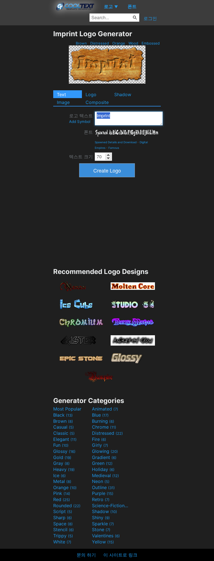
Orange (118, 43)
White (62, 542)
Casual (63, 427)
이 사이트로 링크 (120, 555)
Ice (59, 475)
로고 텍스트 (81, 118)
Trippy (63, 535)
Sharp (62, 517)
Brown (81, 43)
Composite (97, 102)
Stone (101, 529)
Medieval (105, 475)
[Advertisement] (26, 113)
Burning (103, 421)
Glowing (105, 451)
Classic (64, 433)
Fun (61, 445)
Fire (99, 439)
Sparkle (103, 523)
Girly (100, 445)
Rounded (67, 505)
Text (61, 94)
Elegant (65, 439)
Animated (105, 409)
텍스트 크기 (81, 156)
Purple (102, 493)
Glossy (64, 451)
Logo (91, 94)
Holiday (103, 469)
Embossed (150, 43)
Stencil (63, 529)
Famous (113, 147)
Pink (61, 493)
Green (102, 463)
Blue (100, 415)
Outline (103, 487)
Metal (62, 481)
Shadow (122, 94)
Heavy (64, 469)
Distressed (99, 43)
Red (61, 499)
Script (62, 511)
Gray (61, 463)
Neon (101, 481)
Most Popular (67, 409)
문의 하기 (86, 555)
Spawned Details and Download (116, 142)
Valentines (106, 535)
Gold (62, 457)
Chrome (104, 427)
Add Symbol (79, 121)
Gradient (104, 457)
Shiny (101, 517)
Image (63, 102)
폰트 (88, 132)
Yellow (103, 542)
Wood (133, 43)
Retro (101, 499)
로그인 (150, 18)
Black (63, 415)
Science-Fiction (110, 505)
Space (63, 523)
